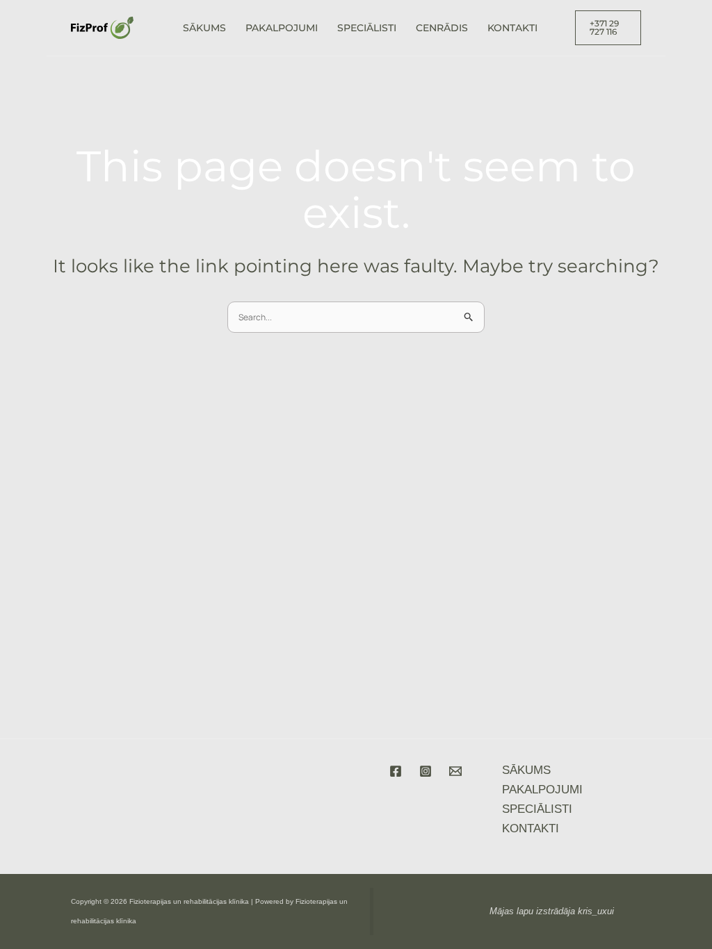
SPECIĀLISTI (366, 28)
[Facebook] (395, 771)
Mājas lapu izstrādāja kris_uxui (552, 911)
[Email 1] (455, 771)
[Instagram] (425, 771)
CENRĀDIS (442, 28)
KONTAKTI (512, 28)
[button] (608, 27)
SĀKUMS (204, 28)
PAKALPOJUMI (281, 28)
